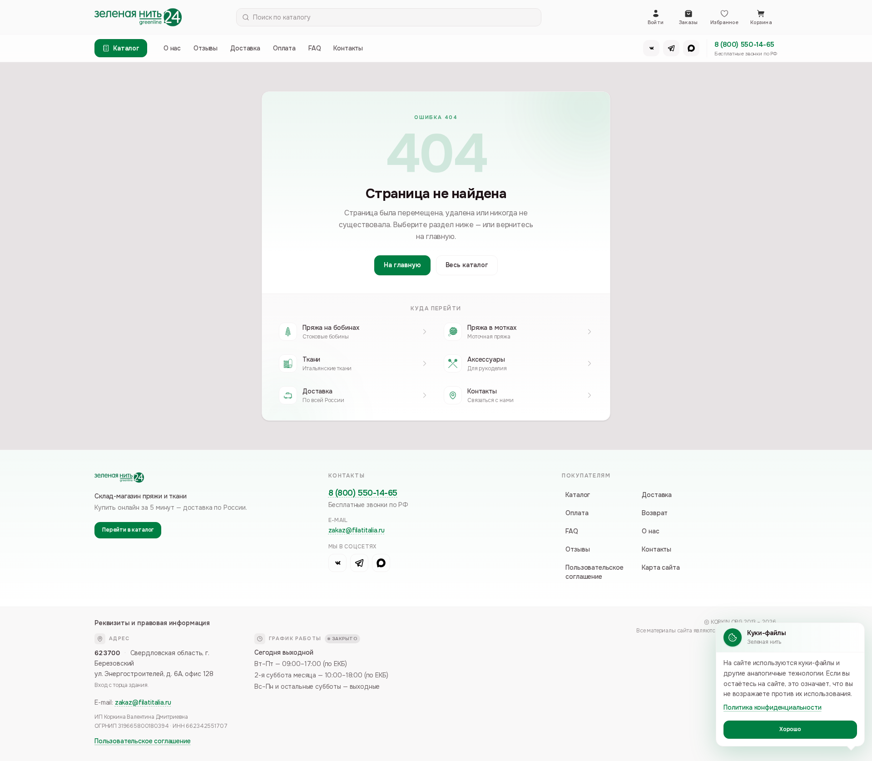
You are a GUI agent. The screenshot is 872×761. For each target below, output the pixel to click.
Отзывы (205, 48)
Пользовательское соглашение (594, 572)
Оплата (284, 48)
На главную (402, 265)
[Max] (691, 48)
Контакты (348, 48)
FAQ (314, 48)
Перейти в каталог (128, 529)
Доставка (245, 48)
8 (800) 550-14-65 (744, 44)
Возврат (655, 513)
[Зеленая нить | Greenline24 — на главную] (138, 17)
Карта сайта (660, 567)
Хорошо (790, 729)
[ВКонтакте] (651, 48)
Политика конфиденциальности (772, 707)
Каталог (577, 495)
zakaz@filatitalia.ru (356, 530)
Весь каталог (467, 265)
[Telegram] (671, 48)
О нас (172, 48)
